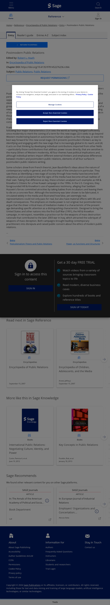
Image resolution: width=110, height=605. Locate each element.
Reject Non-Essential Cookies (55, 121)
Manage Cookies (55, 105)
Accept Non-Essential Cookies (55, 113)
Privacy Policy (81, 94)
